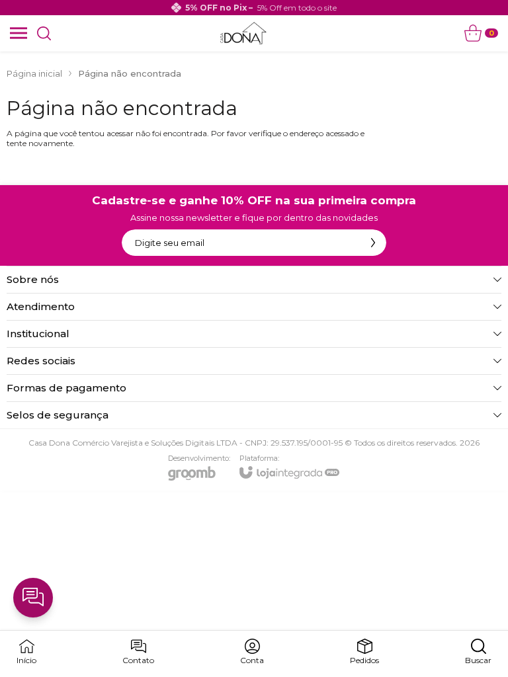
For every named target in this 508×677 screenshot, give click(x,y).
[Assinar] (373, 242)
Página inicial (34, 73)
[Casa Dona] (243, 33)
